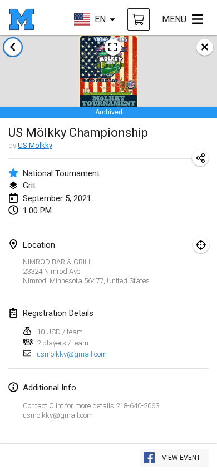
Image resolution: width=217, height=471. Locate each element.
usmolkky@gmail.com (72, 354)
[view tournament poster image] (113, 47)
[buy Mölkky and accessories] (138, 19)
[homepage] (21, 19)
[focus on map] (201, 245)
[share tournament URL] (200, 157)
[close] (204, 47)
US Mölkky (35, 145)
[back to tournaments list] (12, 47)
